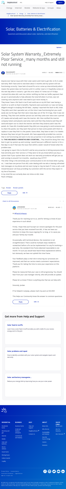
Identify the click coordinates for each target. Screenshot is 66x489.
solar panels (18, 188)
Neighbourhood (12, 2)
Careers (44, 442)
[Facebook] (45, 471)
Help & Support (49, 2)
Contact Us (32, 434)
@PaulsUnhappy (21, 213)
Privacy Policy (5, 471)
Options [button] (58, 47)
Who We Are (45, 429)
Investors (44, 445)
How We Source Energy (46, 438)
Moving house (6, 455)
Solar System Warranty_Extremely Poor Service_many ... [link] (27, 15)
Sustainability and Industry (45, 433)
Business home (19, 426)
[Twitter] (54, 471)
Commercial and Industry (18, 436)
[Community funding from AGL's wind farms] (63, 201)
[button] (63, 72)
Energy (9, 8)
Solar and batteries (4, 443)
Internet (18, 8)
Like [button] (24, 193)
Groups (51, 8)
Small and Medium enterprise (18, 431)
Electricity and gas (5, 432)
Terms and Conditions (7, 473)
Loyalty (4, 461)
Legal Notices (18, 473)
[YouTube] (58, 471)
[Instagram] (49, 471)
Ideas (58, 8)
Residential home (5, 427)
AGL (21, 2)
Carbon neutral (6, 458)
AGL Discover (59, 434)
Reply (9, 193)
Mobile (27, 8)
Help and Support (31, 427)
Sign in (60, 2)
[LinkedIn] (63, 471)
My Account (59, 426)
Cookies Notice (15, 471)
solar (9, 188)
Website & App (39, 8)
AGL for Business (58, 430)
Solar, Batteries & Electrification (36, 13)
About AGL (45, 426)
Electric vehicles (4, 448)
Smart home (5, 452)
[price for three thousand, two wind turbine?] (60, 201)
